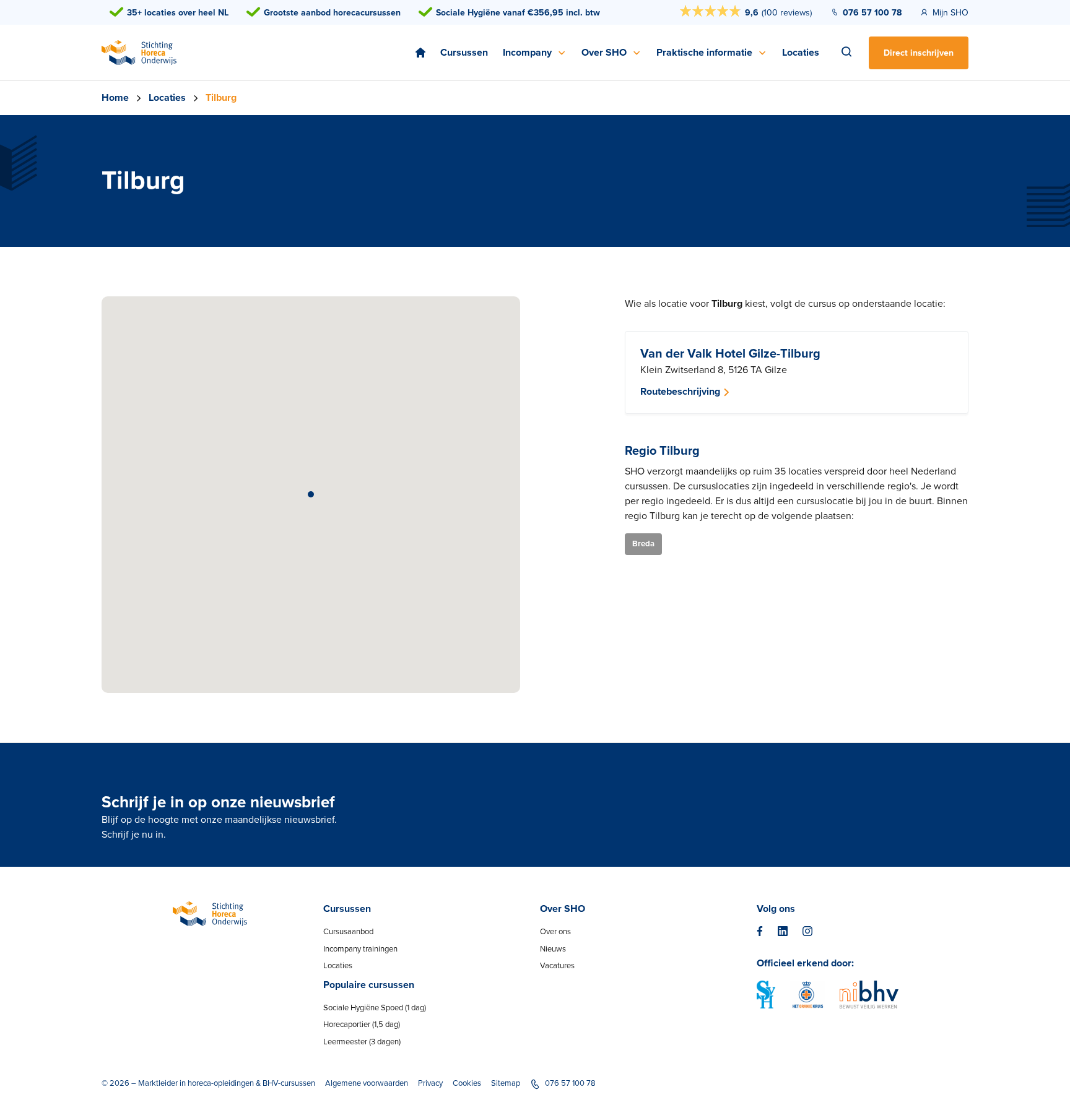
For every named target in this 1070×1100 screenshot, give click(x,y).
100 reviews (786, 12)
